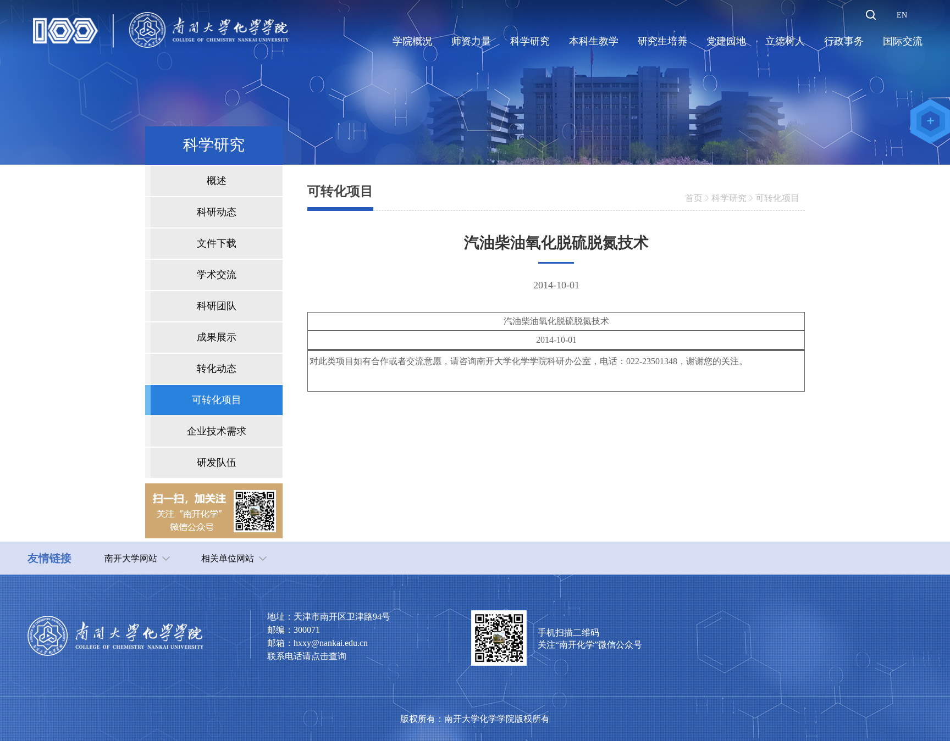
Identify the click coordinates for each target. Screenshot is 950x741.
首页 (694, 198)
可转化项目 (777, 198)
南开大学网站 (130, 558)
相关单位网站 (227, 558)
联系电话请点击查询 (306, 656)
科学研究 (729, 198)
